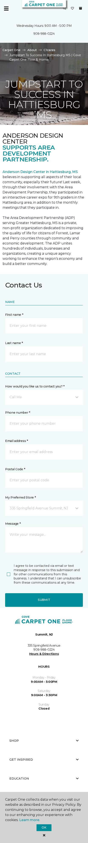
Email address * (16, 440)
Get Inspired (21, 760)
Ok (44, 827)
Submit (44, 600)
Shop (14, 741)
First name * (14, 314)
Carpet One (12, 50)
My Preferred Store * (20, 497)
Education (19, 778)
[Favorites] (72, 8)
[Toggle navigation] (6, 8)
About (32, 50)
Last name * (14, 342)
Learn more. (29, 820)
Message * (13, 523)
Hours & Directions (44, 654)
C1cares (49, 50)
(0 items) (80, 8)
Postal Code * (15, 469)
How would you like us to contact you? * (35, 386)
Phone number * (17, 412)
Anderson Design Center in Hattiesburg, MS (40, 172)
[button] (64, 8)
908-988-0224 (44, 34)
